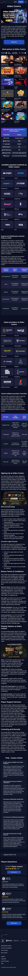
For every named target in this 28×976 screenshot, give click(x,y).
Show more (14, 923)
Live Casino (9, 53)
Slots (23, 52)
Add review (14, 872)
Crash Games (15, 53)
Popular (3, 52)
